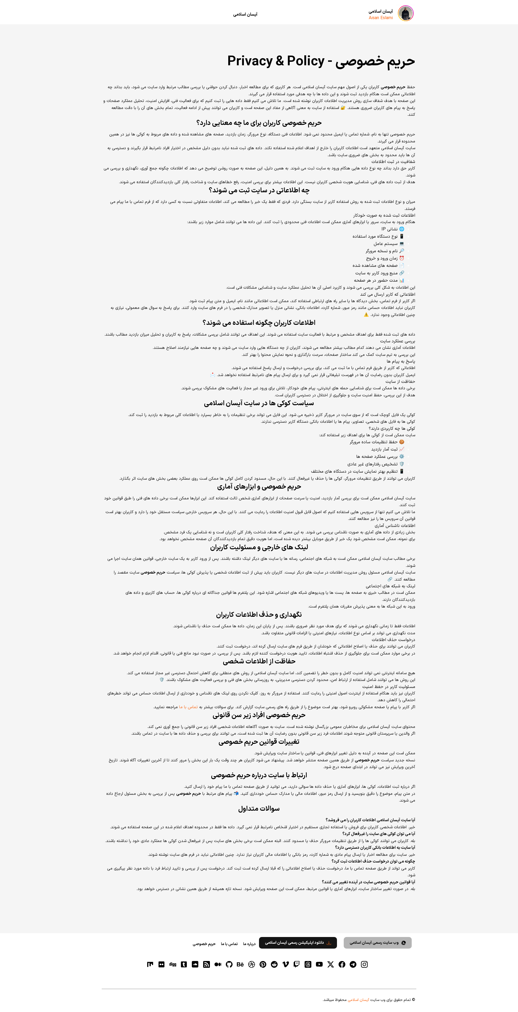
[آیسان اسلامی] (405, 13)
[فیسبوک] (342, 964)
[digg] (172, 964)
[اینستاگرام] (364, 964)
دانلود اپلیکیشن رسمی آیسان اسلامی (294, 943)
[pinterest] (263, 964)
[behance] (240, 964)
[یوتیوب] (319, 964)
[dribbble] (251, 964)
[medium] (217, 964)
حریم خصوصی (204, 944)
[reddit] (274, 964)
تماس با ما (188, 707)
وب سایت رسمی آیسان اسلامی (374, 943)
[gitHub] (229, 964)
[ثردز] (308, 964)
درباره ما (249, 944)
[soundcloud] (195, 964)
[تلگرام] (353, 964)
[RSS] (206, 964)
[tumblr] (184, 964)
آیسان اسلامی (381, 11)
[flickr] (161, 964)
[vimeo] (285, 964)
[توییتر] (330, 964)
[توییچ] (297, 964)
